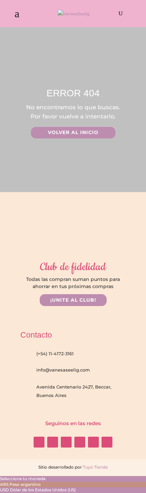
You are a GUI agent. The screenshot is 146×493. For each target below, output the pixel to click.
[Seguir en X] (93, 442)
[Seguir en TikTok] (79, 442)
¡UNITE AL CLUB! (73, 300)
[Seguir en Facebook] (52, 442)
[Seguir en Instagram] (39, 442)
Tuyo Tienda (95, 467)
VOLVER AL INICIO (73, 132)
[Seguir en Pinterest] (107, 442)
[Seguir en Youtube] (66, 442)
